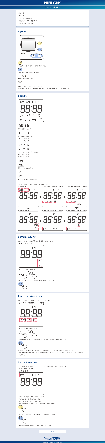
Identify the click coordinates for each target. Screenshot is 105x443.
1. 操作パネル (22, 13)
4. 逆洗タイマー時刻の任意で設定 (27, 21)
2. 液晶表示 (21, 15)
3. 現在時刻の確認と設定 (25, 18)
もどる (52, 431)
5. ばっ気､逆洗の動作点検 (25, 23)
